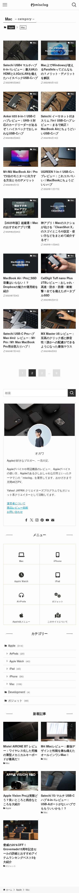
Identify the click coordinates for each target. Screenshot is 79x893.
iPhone (17, 676)
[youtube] (47, 520)
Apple (11, 27)
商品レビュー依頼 (17, 507)
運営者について (16, 503)
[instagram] (37, 520)
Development (19, 692)
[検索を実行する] (72, 393)
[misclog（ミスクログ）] (39, 5)
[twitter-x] (32, 520)
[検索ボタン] (74, 5)
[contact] (53, 520)
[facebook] (26, 520)
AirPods (17, 653)
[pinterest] (42, 520)
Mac (16, 684)
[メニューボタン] (5, 5)
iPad (15, 669)
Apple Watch (20, 661)
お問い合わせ (15, 512)
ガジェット (18, 700)
